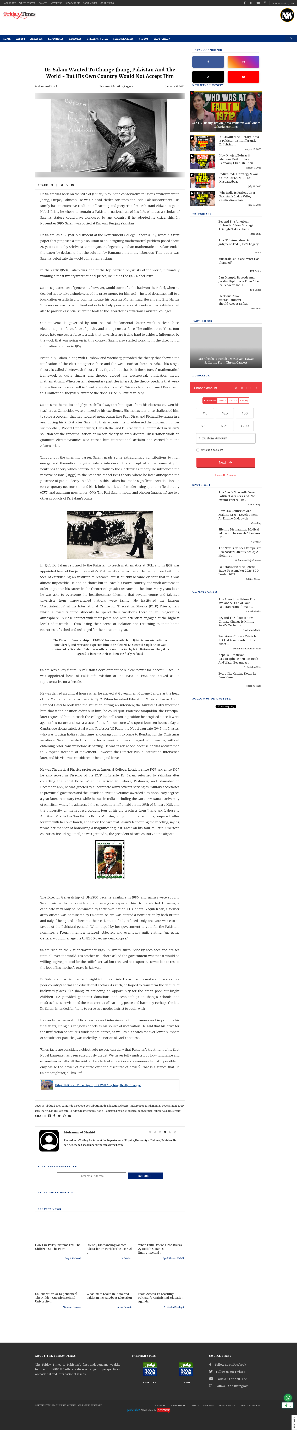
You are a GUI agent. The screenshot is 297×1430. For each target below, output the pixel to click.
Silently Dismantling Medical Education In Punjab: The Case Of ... (109, 1248)
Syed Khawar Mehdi (173, 1258)
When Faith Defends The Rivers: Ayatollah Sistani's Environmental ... (160, 1248)
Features (75, 38)
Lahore (53, 1110)
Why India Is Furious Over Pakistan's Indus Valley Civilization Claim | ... (237, 196)
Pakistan (109, 1110)
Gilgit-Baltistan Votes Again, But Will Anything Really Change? (98, 1085)
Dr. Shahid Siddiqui (174, 1307)
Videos (143, 38)
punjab (148, 1110)
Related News (49, 1209)
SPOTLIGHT (201, 484)
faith (132, 1105)
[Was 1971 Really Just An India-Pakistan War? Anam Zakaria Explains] (226, 111)
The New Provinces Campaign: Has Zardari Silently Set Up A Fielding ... (239, 551)
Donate (43, 3)
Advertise (56, 3)
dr (104, 1105)
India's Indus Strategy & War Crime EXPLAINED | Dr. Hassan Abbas (238, 177)
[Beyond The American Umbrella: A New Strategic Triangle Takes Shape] (202, 227)
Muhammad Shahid (46, 86)
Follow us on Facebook (230, 1364)
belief (57, 1105)
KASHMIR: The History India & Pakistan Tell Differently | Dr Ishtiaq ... (239, 140)
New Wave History (207, 85)
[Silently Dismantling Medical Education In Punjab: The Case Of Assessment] (202, 535)
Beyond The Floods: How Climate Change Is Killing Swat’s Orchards (236, 621)
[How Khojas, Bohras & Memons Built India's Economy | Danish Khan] (202, 161)
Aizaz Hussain (124, 1307)
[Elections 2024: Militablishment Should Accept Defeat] (202, 302)
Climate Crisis (123, 38)
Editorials (56, 38)
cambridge (68, 1105)
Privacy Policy (227, 1405)
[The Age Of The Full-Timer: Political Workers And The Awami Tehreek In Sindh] (202, 498)
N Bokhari (127, 1258)
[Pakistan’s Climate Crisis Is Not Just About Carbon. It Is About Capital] (202, 642)
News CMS (147, 1410)
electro (124, 1105)
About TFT (10, 3)
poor (140, 1110)
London (74, 1110)
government (169, 1105)
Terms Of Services (249, 1405)
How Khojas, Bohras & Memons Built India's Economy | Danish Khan (236, 159)
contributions (94, 1105)
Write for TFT (27, 3)
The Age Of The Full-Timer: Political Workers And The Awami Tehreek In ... (237, 496)
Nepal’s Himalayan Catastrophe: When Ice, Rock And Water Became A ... (238, 658)
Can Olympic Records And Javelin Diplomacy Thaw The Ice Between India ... (238, 281)
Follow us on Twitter (230, 1371)
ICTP (181, 1105)
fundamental (153, 1105)
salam (167, 1110)
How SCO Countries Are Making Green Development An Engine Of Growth (238, 514)
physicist (121, 1110)
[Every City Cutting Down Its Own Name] (202, 679)
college (80, 1105)
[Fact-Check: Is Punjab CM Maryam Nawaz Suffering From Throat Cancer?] (226, 347)
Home (6, 38)
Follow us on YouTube (232, 1379)
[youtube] (258, 3)
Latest (20, 38)
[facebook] (245, 3)
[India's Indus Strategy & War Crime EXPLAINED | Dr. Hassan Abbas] (202, 180)
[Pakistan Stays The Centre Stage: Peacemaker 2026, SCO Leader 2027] (202, 573)
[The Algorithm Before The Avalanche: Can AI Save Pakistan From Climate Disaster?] (202, 605)
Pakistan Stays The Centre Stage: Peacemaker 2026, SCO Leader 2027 (238, 570)
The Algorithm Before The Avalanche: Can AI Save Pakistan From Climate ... (236, 602)
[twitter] (251, 3)
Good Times (107, 3)
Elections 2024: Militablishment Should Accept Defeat (233, 299)
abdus (49, 1105)
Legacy (128, 86)
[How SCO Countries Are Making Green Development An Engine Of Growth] (202, 517)
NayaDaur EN (73, 3)
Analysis (36, 38)
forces (140, 1105)
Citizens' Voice (97, 38)
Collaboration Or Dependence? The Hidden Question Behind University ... (56, 1297)
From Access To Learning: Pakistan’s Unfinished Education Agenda (160, 1297)
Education (117, 86)
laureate (63, 1110)
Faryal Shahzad (73, 1258)
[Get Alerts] (288, 1398)
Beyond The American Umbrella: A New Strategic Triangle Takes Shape (236, 225)
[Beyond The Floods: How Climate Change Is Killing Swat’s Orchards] (202, 624)
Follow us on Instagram (232, 1386)
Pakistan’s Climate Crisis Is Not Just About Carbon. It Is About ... (237, 640)
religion (158, 1110)
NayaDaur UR (90, 3)
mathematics (88, 1110)
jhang (44, 1110)
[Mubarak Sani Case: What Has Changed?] (202, 265)
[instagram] (265, 3)
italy (37, 1110)
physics (132, 1110)
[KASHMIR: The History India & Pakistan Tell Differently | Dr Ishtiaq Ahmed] (202, 143)
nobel (100, 1110)
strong (176, 1110)
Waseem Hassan (72, 1307)
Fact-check (162, 38)
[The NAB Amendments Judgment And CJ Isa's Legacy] (202, 246)
